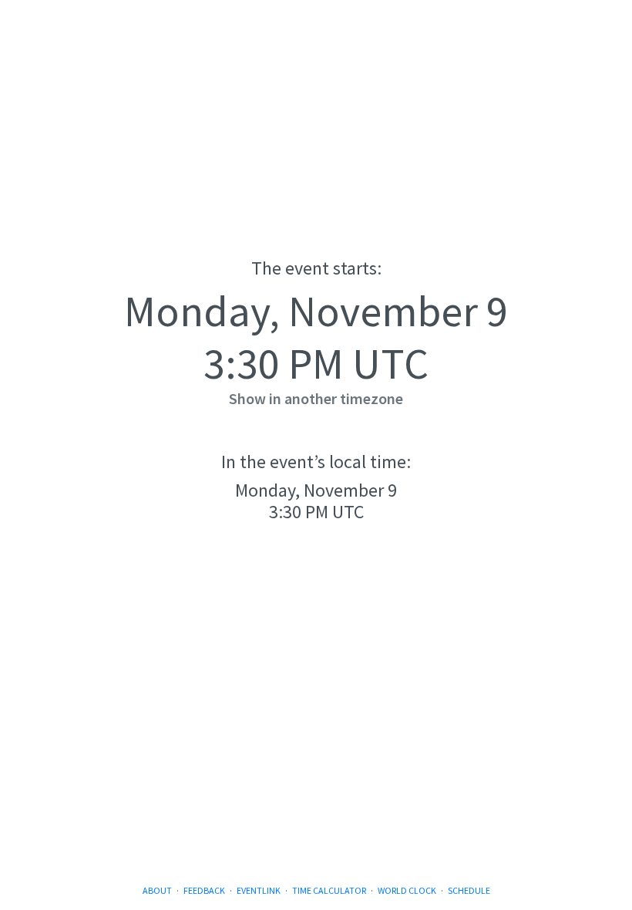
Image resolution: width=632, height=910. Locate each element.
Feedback (204, 890)
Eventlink (259, 890)
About (157, 890)
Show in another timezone (316, 398)
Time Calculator (329, 890)
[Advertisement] (316, 754)
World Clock (407, 890)
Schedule (469, 890)
